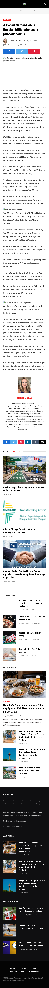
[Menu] (4, 4)
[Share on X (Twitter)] (22, 51)
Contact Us (24, 968)
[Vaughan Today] (24, 4)
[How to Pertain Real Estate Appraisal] (9, 654)
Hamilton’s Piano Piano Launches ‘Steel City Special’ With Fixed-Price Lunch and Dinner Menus (24, 708)
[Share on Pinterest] (34, 51)
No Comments (10, 45)
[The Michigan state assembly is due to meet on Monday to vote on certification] (9, 930)
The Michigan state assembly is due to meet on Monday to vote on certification (32, 928)
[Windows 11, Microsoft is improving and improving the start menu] (9, 605)
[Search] (45, 4)
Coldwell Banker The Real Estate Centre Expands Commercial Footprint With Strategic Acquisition (24, 574)
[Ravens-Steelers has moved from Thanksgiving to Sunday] (9, 947)
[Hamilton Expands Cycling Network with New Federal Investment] (24, 470)
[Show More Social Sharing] (43, 51)
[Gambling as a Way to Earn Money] (9, 637)
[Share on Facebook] (9, 51)
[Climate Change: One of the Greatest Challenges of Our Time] (24, 512)
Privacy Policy (32, 972)
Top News (7, 19)
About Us (14, 968)
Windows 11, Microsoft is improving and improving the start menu (31, 603)
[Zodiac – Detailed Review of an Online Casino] (9, 621)
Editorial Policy (17, 972)
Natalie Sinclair (18, 41)
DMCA (34, 968)
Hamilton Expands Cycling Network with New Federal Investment (30, 770)
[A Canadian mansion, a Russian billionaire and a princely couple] (24, 71)
